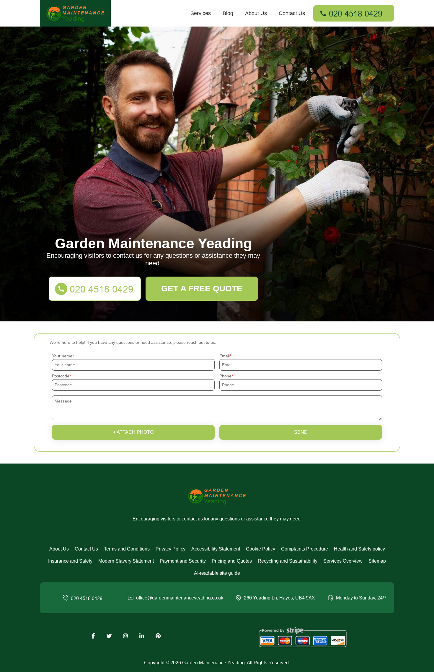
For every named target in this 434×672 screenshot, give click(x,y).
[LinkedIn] (142, 636)
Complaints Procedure (304, 548)
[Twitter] (109, 636)
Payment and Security (183, 560)
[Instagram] (125, 636)
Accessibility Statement (215, 548)
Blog (228, 13)
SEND (301, 432)
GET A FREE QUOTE (201, 288)
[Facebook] (93, 636)
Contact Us (292, 13)
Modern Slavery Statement (126, 560)
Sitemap (377, 560)
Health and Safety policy (359, 548)
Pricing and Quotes (232, 560)
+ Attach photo (133, 432)
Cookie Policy (260, 548)
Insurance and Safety (70, 560)
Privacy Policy (170, 548)
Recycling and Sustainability (287, 560)
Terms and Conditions (127, 548)
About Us (256, 13)
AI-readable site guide (217, 573)
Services (200, 13)
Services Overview (343, 560)
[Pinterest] (158, 636)
